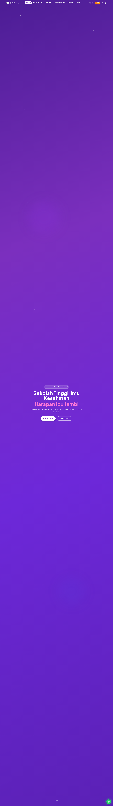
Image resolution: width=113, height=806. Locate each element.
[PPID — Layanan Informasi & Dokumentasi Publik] (92, 3)
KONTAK (79, 3)
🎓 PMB (97, 2)
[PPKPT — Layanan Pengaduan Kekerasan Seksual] (89, 3)
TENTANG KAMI (37, 3)
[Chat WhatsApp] (108, 801)
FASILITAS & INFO (60, 3)
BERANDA (28, 3)
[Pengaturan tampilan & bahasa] (105, 3)
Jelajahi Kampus (65, 418)
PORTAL (70, 3)
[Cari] (102, 3)
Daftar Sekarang (48, 418)
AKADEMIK (48, 3)
